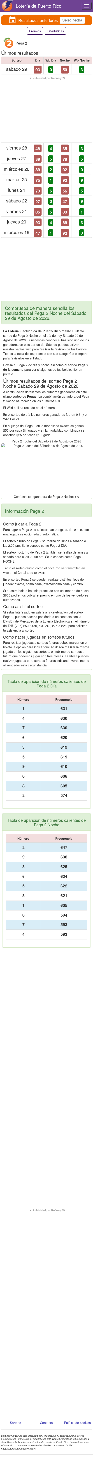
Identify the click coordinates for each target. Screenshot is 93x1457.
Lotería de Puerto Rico (38, 5)
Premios (35, 31)
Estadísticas (55, 31)
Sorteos (15, 1422)
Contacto (46, 1422)
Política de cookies (77, 1422)
